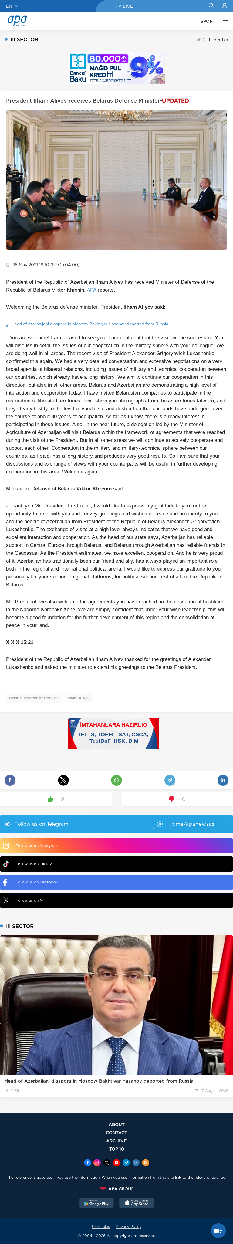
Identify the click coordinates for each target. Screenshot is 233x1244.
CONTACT (116, 1132)
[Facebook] (87, 1163)
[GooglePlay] (96, 1203)
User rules (101, 1226)
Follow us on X (28, 900)
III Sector (217, 39)
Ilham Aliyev (78, 698)
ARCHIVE (116, 1140)
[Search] (211, 6)
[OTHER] (224, 21)
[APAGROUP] (116, 1188)
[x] (106, 1163)
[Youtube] (116, 1163)
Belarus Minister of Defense (34, 698)
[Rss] (145, 1163)
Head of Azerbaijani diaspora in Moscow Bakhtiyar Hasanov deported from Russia (90, 323)
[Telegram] (126, 1163)
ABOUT (117, 1124)
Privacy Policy (128, 1226)
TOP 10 (116, 1148)
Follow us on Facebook (36, 882)
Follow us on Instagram (36, 845)
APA (91, 290)
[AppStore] (136, 1203)
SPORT (208, 21)
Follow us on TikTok (33, 864)
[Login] (224, 6)
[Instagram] (97, 1163)
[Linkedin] (136, 1163)
